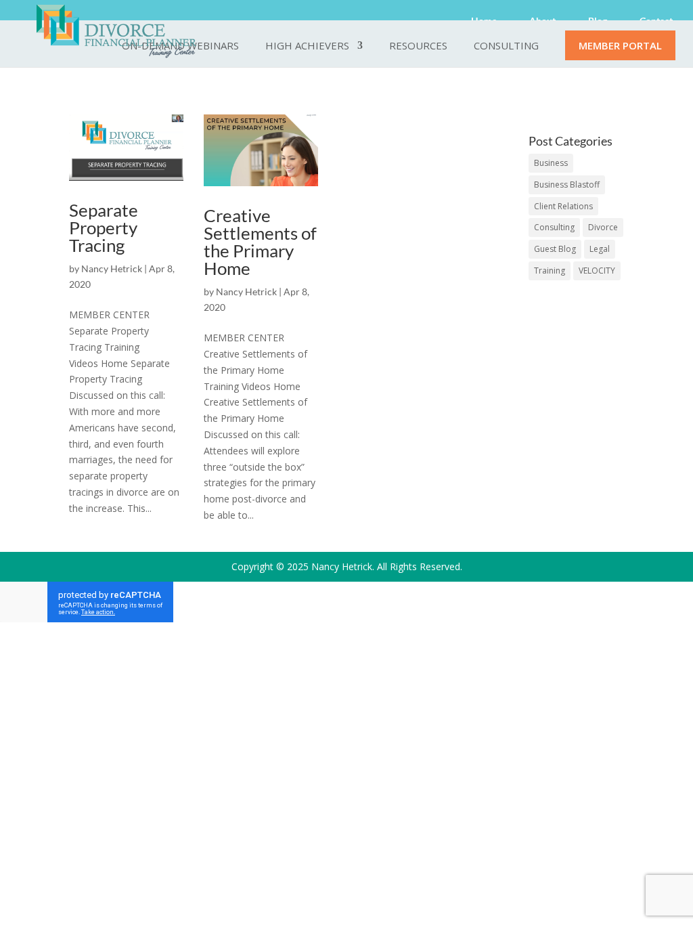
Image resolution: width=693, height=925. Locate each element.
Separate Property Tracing (103, 227)
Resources (418, 46)
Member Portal (620, 46)
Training (549, 270)
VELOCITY (597, 270)
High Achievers (307, 46)
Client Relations (563, 206)
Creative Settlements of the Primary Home (260, 242)
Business (551, 163)
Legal (599, 249)
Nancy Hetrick (111, 268)
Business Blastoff (567, 184)
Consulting (506, 46)
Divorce (603, 227)
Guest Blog (555, 249)
